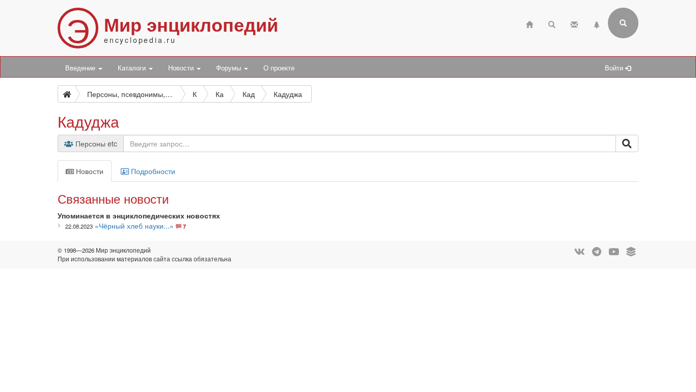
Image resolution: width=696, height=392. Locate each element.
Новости (182, 67)
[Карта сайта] (596, 23)
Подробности (152, 171)
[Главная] (529, 23)
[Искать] (626, 143)
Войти (615, 67)
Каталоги (133, 67)
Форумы (229, 67)
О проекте (279, 67)
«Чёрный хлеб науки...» (134, 225)
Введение (81, 67)
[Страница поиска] (552, 23)
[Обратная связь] (574, 23)
